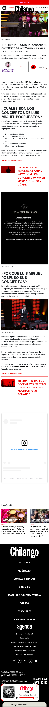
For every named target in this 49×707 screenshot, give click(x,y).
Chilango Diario (24, 619)
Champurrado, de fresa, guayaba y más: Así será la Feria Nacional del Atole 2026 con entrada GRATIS (14, 530)
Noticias (32, 524)
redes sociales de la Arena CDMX (21, 366)
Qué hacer (24, 570)
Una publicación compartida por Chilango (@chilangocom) (25, 478)
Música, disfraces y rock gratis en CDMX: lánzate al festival (32, 387)
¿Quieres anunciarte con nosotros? (24, 642)
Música (22, 66)
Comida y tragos (24, 579)
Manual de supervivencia (24, 595)
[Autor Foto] (8, 64)
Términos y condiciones (24, 650)
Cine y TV (24, 587)
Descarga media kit (24, 634)
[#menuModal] (4, 8)
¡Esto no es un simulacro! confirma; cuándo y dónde (31, 176)
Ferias (3, 524)
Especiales (24, 611)
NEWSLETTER (11, 7)
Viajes (24, 603)
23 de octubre (32, 82)
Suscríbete (24, 638)
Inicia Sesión (43, 8)
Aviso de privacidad (24, 655)
